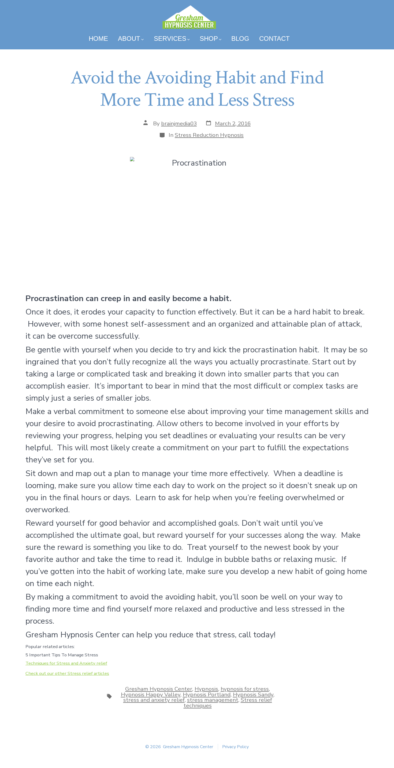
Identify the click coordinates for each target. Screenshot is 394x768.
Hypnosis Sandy (253, 694)
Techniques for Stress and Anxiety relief (66, 663)
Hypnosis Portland (207, 694)
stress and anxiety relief (154, 700)
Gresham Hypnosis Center (158, 689)
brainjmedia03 (179, 123)
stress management (212, 700)
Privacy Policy (235, 747)
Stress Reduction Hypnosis (209, 135)
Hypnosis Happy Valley (150, 694)
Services (170, 38)
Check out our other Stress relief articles (67, 673)
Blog (240, 38)
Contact (274, 38)
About (129, 38)
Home (98, 38)
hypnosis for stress (245, 689)
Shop (209, 38)
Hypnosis (206, 689)
